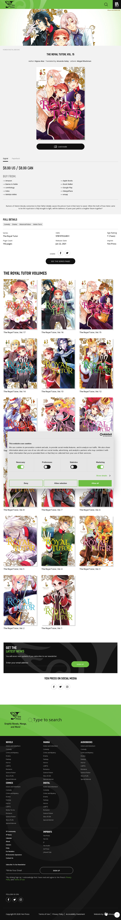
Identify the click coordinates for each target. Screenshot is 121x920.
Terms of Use (19, 879)
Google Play (67, 187)
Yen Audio (46, 846)
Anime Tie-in (37, 224)
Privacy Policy (57, 914)
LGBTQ (8, 766)
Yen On (45, 839)
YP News (9, 835)
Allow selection (60, 483)
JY (43, 842)
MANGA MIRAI (11, 194)
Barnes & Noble (11, 184)
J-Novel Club (47, 852)
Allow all (95, 483)
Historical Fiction (25, 224)
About (8, 841)
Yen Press (46, 836)
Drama (14, 224)
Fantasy (8, 759)
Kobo (7, 191)
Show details (101, 476)
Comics (9, 782)
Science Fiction (11, 773)
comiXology (10, 187)
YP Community (11, 831)
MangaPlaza (68, 191)
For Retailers (10, 851)
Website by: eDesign (104, 914)
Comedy (7, 224)
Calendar (9, 838)
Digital (46, 782)
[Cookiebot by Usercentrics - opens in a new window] (101, 435)
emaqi (65, 194)
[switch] (47, 467)
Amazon (8, 181)
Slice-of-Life (10, 776)
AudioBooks (86, 742)
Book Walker (68, 184)
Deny (26, 483)
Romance (9, 769)
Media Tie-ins (10, 810)
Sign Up (56, 870)
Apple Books (68, 181)
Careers (8, 845)
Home (5, 50)
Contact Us (9, 858)
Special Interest (11, 779)
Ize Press (46, 849)
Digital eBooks (14, 50)
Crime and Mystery (12, 753)
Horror (8, 763)
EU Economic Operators (14, 855)
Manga (46, 742)
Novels (9, 742)
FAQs (7, 848)
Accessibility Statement (75, 914)
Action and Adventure (13, 746)
